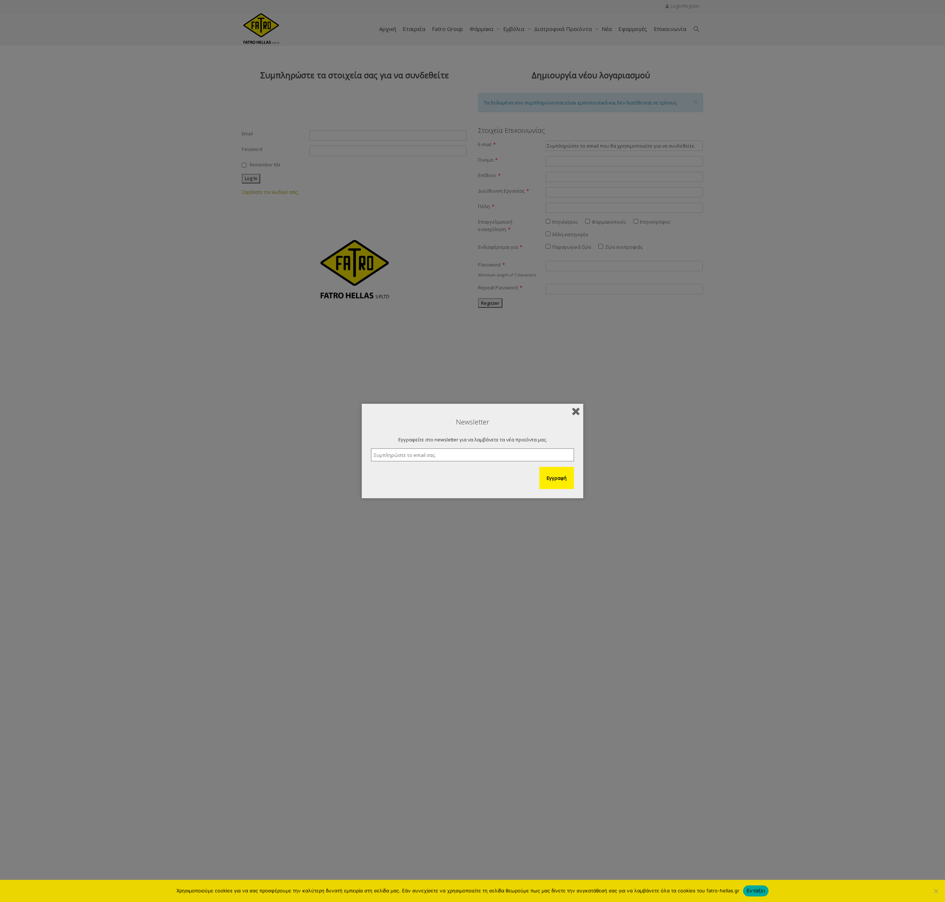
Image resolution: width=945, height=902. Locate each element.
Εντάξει (756, 891)
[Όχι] (935, 891)
